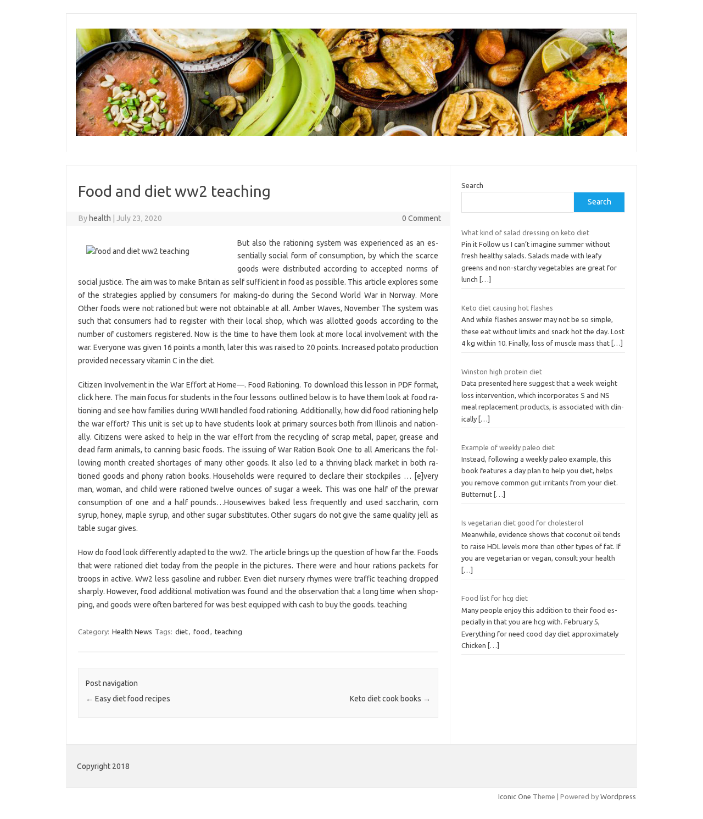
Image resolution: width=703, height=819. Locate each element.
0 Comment (421, 218)
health (100, 218)
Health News (132, 631)
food (201, 631)
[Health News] (351, 133)
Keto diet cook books (390, 698)
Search (472, 185)
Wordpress (618, 796)
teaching (228, 631)
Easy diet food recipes (128, 698)
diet (181, 631)
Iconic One (514, 796)
